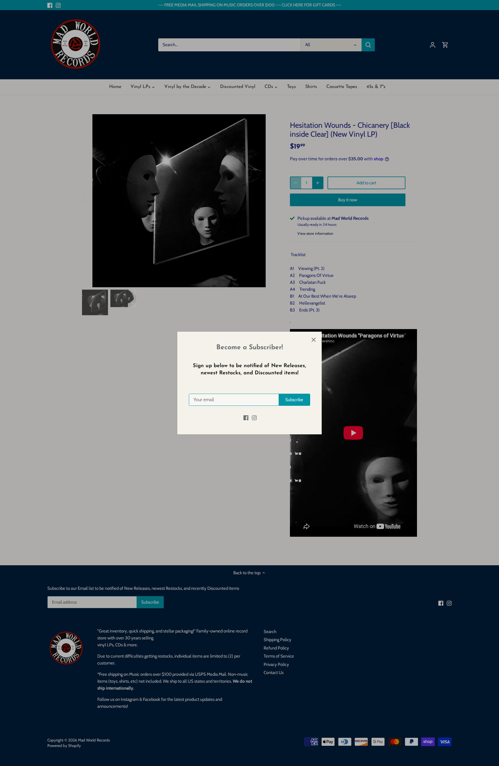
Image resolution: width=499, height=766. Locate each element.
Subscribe (294, 399)
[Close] (313, 339)
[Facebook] (245, 417)
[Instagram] (254, 417)
